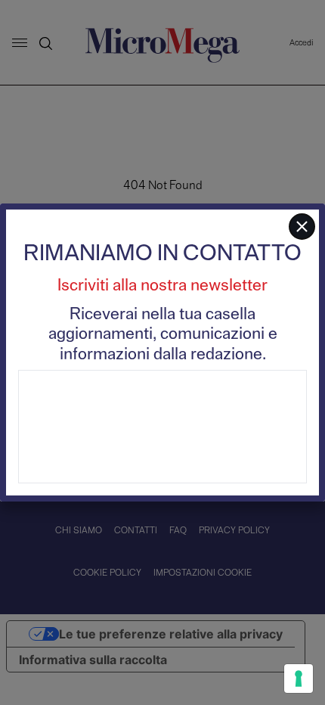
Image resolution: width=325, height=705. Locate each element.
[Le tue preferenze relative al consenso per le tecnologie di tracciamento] (298, 678)
